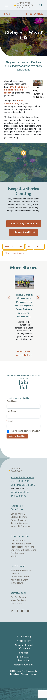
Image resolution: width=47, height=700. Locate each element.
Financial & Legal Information (24, 647)
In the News (17, 583)
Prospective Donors (21, 543)
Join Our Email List (23, 232)
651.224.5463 (18, 495)
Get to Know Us (19, 514)
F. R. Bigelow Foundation (23, 659)
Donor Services (19, 520)
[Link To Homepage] (23, 5)
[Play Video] (23, 153)
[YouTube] (28, 611)
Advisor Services (19, 523)
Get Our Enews (18, 597)
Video (39, 247)
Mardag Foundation (24, 665)
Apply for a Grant (19, 580)
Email (10, 421)
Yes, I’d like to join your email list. (25, 431)
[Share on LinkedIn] (31, 14)
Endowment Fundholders (23, 550)
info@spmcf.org (20, 492)
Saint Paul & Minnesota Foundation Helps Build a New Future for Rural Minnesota (24, 306)
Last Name (11, 411)
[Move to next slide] (38, 297)
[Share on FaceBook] (26, 14)
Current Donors (18, 540)
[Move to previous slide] (9, 297)
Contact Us (16, 603)
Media (14, 556)
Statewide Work (19, 517)
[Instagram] (22, 611)
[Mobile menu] (6, 5)
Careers (15, 573)
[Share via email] (38, 14)
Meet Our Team (18, 600)
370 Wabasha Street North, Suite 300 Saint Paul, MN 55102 (23, 481)
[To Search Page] (41, 5)
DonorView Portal (20, 576)
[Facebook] (17, 611)
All (29, 247)
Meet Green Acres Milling (24, 353)
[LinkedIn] (12, 611)
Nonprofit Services (20, 526)
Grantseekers (18, 553)
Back (7, 14)
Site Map (23, 653)
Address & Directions (22, 570)
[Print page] (41, 14)
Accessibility (24, 641)
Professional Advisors (22, 547)
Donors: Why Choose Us (24, 223)
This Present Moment (14, 253)
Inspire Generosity (13, 247)
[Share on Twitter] (35, 14)
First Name (12, 401)
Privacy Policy (23, 636)
